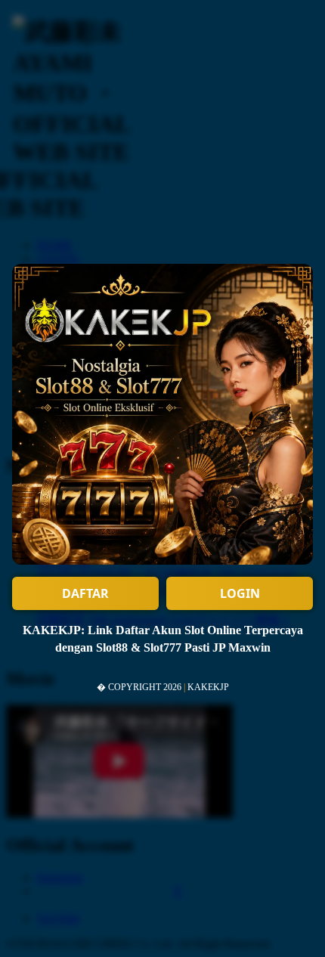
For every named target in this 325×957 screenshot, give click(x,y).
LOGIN (240, 593)
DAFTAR (85, 593)
